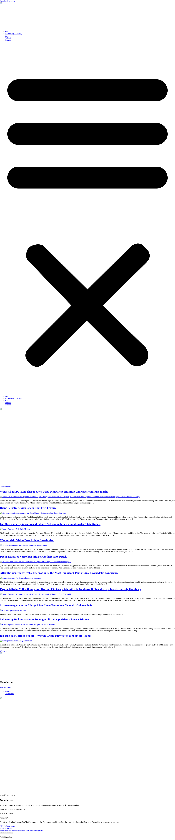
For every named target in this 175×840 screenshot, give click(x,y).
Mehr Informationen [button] (7, 826)
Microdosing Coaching (13, 34)
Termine (8, 40)
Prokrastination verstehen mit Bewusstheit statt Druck (33, 556)
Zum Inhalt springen (7, 1)
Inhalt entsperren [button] (6, 828)
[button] (87, 218)
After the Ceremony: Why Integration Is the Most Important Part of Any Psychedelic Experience (59, 572)
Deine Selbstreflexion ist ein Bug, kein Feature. (28, 507)
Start (6, 31)
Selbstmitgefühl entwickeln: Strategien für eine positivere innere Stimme (44, 619)
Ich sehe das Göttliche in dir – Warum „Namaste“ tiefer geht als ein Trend (45, 635)
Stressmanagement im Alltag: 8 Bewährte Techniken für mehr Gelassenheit (46, 605)
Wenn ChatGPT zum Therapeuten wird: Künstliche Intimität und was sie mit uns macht (54, 491)
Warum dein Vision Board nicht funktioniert (27, 540)
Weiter (3, 651)
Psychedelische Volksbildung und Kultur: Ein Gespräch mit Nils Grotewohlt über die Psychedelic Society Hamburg (70, 589)
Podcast (8, 38)
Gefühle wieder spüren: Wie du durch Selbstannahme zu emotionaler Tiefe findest (50, 524)
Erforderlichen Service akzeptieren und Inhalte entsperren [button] (21, 830)
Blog (6, 36)
